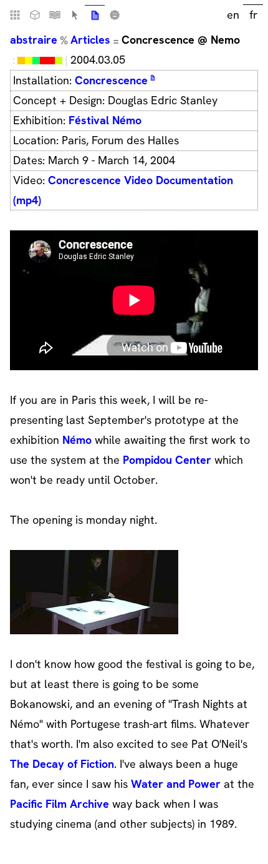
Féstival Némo (105, 120)
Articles (90, 39)
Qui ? (115, 15)
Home (15, 15)
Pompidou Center (167, 460)
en (233, 14)
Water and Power (176, 784)
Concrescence (111, 80)
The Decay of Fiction (62, 764)
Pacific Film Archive (59, 804)
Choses (35, 15)
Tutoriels (55, 15)
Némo (77, 440)
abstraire (33, 39)
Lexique (75, 15)
